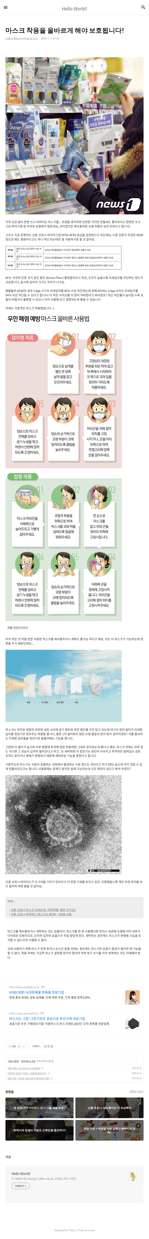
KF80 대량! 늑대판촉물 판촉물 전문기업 (36, 992)
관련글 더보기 (137, 1091)
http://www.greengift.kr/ (24, 1013)
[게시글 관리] (23, 1046)
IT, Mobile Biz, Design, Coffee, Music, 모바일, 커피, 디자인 (44, 1178)
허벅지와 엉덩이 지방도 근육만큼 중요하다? (27, 1073)
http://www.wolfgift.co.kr (24, 987)
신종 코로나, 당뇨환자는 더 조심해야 (23, 1068)
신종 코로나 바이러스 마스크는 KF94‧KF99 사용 (41, 914)
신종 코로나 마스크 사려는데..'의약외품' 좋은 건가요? (43, 910)
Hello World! (21, 1173)
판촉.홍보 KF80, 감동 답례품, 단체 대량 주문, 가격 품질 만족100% (49, 997)
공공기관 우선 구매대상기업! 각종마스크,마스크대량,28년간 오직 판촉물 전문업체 (59, 1023)
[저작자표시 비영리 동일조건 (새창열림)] (48, 1046)
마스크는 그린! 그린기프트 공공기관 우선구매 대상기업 (47, 1018)
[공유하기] (19, 1046)
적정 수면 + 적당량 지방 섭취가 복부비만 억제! (28, 1078)
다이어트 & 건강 (28, 1061)
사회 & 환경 (13, 1061)
